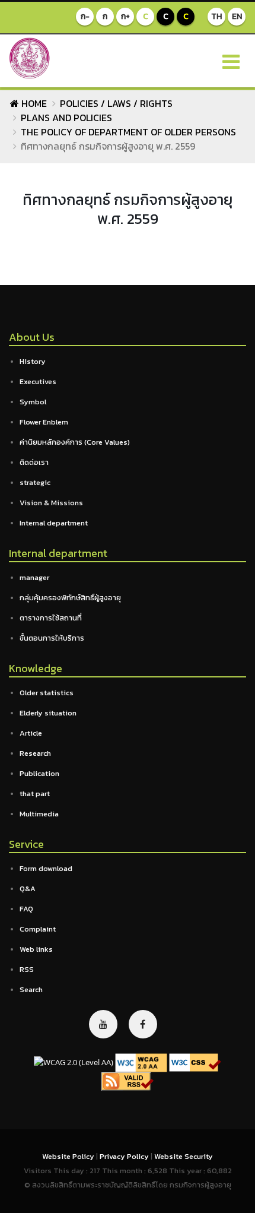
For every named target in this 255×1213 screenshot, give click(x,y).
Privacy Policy (125, 1156)
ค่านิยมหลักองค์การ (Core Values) (75, 442)
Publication (39, 773)
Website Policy (69, 1156)
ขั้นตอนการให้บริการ (52, 638)
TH (216, 16)
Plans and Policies (66, 117)
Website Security (183, 1156)
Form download (46, 868)
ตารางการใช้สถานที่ (51, 617)
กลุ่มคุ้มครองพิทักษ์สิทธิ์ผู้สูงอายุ (70, 597)
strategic (35, 482)
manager (34, 577)
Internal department (54, 522)
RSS (27, 969)
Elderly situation (48, 712)
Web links (36, 949)
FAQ (26, 908)
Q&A (28, 888)
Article (31, 733)
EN (237, 16)
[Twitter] (103, 1024)
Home (33, 103)
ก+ (125, 16)
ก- (85, 16)
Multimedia (39, 813)
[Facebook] (143, 1024)
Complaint (38, 929)
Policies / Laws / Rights (116, 103)
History (33, 361)
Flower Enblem (44, 421)
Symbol (33, 401)
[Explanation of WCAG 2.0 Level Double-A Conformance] (141, 1062)
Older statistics (47, 692)
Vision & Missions (51, 502)
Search (31, 989)
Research (35, 753)
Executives (38, 381)
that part (35, 793)
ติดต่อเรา (34, 462)
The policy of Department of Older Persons (128, 132)
